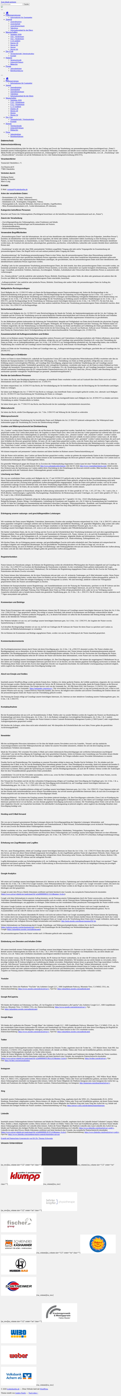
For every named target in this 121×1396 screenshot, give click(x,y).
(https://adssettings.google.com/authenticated (23, 929)
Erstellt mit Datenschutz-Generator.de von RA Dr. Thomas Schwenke (27, 1138)
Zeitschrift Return (16, 62)
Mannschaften (11, 32)
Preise (8, 66)
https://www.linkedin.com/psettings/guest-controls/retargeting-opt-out (34, 1134)
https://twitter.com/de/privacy (95, 1058)
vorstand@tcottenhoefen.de (17, 189)
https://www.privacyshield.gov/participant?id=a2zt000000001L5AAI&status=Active (33, 894)
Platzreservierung (13, 15)
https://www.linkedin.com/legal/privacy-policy (101, 1132)
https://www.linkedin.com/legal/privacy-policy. (96, 1128)
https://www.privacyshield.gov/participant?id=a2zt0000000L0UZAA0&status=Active (34, 1132)
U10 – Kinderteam (17, 37)
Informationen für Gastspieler (21, 17)
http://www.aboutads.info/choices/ (53, 466)
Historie (9, 58)
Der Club (9, 51)
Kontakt (13, 56)
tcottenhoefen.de (13, 1389)
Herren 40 (14, 45)
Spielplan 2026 (16, 34)
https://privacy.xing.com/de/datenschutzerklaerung (85, 1105)
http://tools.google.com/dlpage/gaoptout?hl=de (78, 921)
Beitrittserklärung (16, 71)
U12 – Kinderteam (17, 39)
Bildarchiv (14, 64)
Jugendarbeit (15, 24)
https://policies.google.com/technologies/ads (18, 927)
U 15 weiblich (15, 41)
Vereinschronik (15, 60)
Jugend (9, 19)
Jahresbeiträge (16, 68)
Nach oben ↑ (33, 1393)
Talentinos (14, 28)
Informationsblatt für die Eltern (21, 30)
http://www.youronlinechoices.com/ (93, 466)
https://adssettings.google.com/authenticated (73, 989)
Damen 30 (14, 43)
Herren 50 (14, 49)
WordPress (44, 1389)
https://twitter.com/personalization (17, 1061)
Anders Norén (20, 1393)
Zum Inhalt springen (8, 2)
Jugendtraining (16, 22)
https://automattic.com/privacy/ (41, 688)
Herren (13, 47)
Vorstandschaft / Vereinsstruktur (22, 54)
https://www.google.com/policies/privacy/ (33, 989)
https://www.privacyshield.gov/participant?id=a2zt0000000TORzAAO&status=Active (34, 1058)
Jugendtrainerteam (17, 26)
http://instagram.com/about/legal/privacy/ (95, 1083)
